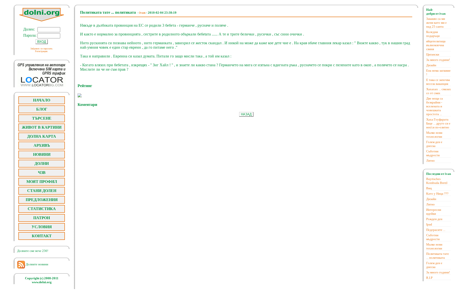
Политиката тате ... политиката (437, 255)
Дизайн (431, 65)
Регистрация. (41, 51)
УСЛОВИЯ (42, 227)
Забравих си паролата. (41, 48)
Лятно (430, 160)
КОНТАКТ (42, 236)
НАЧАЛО (41, 100)
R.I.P (429, 278)
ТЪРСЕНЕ (41, 118)
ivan (142, 12)
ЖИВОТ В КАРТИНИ (41, 127)
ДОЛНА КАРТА (41, 136)
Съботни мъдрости (433, 153)
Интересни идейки (433, 211)
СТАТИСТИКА (42, 209)
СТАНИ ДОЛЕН (41, 191)
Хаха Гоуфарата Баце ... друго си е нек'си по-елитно (438, 123)
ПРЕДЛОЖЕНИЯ (42, 200)
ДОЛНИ (42, 163)
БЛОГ (41, 109)
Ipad (429, 224)
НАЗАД (246, 114)
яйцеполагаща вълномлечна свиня (436, 45)
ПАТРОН (41, 218)
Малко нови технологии (434, 134)
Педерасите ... (435, 230)
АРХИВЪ (42, 145)
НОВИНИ (41, 154)
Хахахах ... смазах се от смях (438, 91)
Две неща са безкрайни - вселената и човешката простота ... (434, 106)
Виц (429, 188)
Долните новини (36, 264)
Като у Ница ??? (437, 193)
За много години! (438, 60)
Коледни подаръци (433, 34)
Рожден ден (434, 219)
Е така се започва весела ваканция (438, 82)
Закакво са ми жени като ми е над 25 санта (436, 22)
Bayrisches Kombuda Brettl (436, 181)
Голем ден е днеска (434, 144)
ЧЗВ (42, 172)
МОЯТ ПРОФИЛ (41, 182)
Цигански (432, 54)
